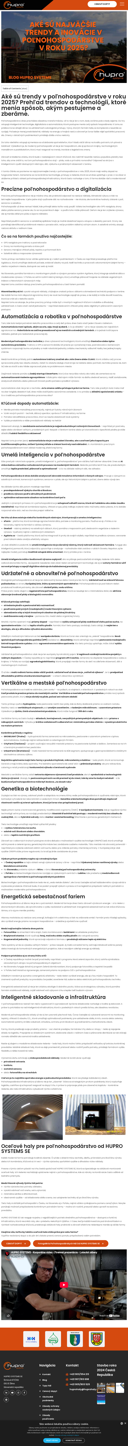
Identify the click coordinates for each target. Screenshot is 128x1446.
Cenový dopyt (49, 1391)
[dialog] (64, 1433)
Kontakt (46, 1374)
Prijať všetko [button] (52, 1440)
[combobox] (121, 1423)
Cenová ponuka (101, 4)
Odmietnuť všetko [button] (74, 1440)
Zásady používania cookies (48, 1419)
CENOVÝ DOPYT (14, 1243)
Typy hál (46, 1385)
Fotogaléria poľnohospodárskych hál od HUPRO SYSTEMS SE (69, 1243)
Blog (44, 1380)
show (24, 88)
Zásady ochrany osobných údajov (51, 1408)
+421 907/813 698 (79, 1379)
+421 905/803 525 (80, 1384)
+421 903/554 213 (79, 1374)
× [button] (125, 1423)
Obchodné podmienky (48, 1398)
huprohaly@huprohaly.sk (84, 1389)
